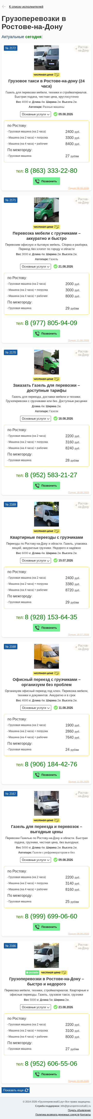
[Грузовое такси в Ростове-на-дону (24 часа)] (46, 57)
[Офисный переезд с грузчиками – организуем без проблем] (46, 656)
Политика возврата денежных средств (57, 1114)
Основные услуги (34, 114)
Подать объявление (79, 1110)
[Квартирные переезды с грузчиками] (46, 514)
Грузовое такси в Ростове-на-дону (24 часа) (46, 83)
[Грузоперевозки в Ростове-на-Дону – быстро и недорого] (46, 955)
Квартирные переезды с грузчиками (46, 537)
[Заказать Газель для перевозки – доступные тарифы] (46, 362)
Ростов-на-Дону (83, 48)
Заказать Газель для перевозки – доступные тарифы (46, 388)
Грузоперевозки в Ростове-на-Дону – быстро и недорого (46, 981)
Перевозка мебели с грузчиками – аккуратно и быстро (47, 236)
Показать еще (13, 1090)
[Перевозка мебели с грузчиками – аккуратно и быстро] (46, 209)
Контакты (85, 1114)
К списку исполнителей (26, 6)
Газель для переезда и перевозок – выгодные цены (46, 829)
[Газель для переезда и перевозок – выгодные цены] (46, 803)
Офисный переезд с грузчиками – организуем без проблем (47, 682)
